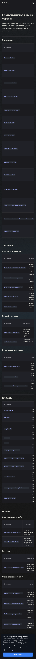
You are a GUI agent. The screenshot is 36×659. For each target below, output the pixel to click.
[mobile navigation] (33, 3)
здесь (13, 650)
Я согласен (18, 654)
